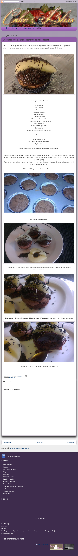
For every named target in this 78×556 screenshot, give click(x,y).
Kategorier (16, 28)
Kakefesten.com (8, 477)
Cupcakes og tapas (9, 469)
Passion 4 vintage (9, 481)
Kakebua (6, 474)
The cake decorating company (13, 486)
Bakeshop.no (7, 464)
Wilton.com (6, 493)
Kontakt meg (28, 28)
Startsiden (39, 442)
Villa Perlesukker (8, 491)
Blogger (42, 518)
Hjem (7, 28)
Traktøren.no (7, 489)
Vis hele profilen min (7, 533)
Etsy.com (6, 472)
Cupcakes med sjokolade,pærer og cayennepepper (26, 40)
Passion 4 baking (8, 479)
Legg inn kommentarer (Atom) (19, 448)
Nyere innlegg (7, 442)
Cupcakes (12, 377)
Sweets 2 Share (8, 484)
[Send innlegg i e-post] (25, 376)
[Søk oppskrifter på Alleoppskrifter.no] (42, 544)
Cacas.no (6, 467)
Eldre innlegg (71, 442)
